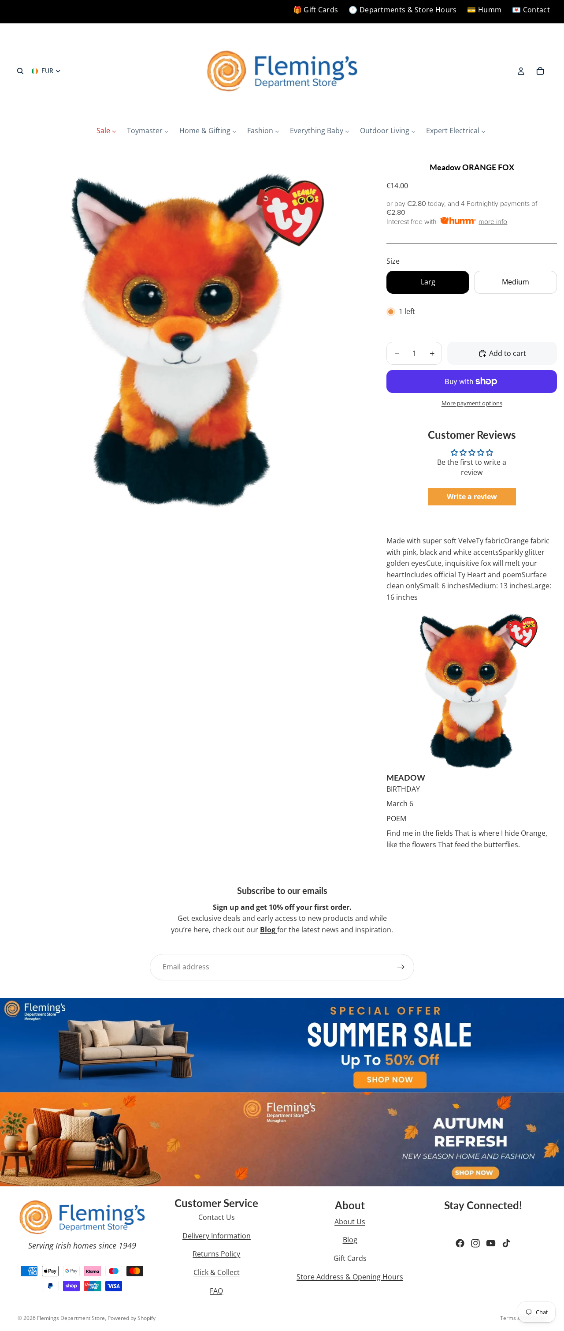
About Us (349, 1221)
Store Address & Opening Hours (350, 1277)
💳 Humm (484, 10)
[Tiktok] (506, 1243)
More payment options (472, 403)
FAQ (216, 1291)
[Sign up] (401, 967)
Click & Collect (216, 1272)
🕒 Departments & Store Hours (402, 10)
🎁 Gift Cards (315, 10)
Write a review (472, 496)
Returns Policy (216, 1254)
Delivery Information (216, 1236)
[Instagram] (475, 1243)
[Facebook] (460, 1243)
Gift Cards (350, 1258)
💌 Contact (531, 10)
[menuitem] (106, 131)
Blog (350, 1240)
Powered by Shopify (132, 1318)
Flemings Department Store (71, 1318)
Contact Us (216, 1217)
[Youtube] (491, 1243)
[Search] (20, 71)
